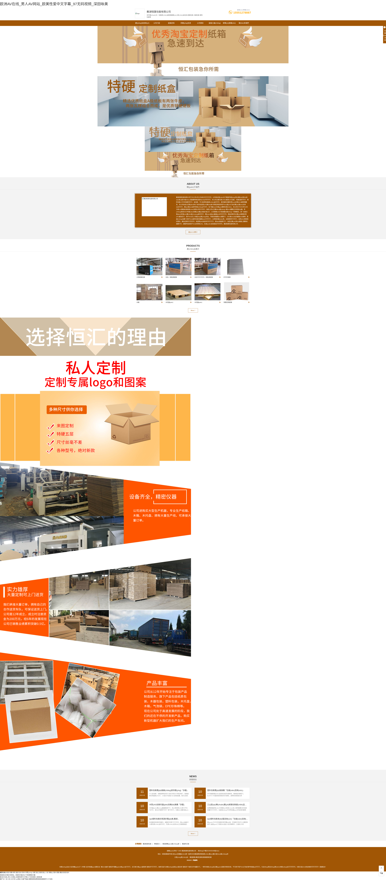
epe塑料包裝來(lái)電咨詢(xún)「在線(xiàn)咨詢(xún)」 (229, 819)
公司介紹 (156, 23)
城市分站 (3, 872)
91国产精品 (24, 879)
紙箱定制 (171, 23)
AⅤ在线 (49, 879)
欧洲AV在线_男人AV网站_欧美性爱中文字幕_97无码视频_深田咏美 (54, 4)
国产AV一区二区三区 (6, 879)
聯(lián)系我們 (244, 23)
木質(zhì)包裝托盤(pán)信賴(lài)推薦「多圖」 (167, 805)
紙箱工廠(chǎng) (215, 23)
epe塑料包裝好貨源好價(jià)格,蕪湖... (164, 819)
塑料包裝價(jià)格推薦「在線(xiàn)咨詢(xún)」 (225, 790)
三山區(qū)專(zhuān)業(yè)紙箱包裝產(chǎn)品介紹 (227, 805)
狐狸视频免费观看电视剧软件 (38, 879)
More (192, 310)
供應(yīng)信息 (186, 23)
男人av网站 (17, 879)
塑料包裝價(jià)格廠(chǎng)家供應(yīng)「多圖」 (168, 790)
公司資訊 (200, 23)
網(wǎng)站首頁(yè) (142, 23)
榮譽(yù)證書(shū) (229, 23)
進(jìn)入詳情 (192, 232)
